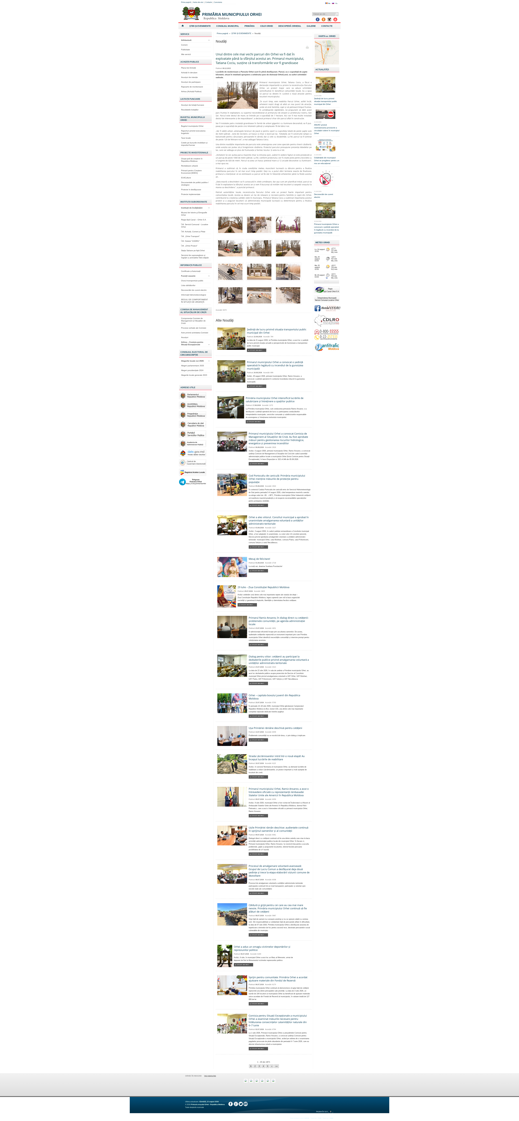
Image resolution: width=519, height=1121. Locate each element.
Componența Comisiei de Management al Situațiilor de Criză (193, 320)
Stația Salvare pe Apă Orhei (193, 250)
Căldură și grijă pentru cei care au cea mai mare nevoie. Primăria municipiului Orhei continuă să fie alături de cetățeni (278, 908)
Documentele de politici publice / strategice (195, 183)
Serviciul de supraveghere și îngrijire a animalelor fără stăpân (195, 256)
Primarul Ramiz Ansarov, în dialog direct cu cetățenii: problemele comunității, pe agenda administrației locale (279, 621)
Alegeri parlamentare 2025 (192, 366)
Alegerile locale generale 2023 (194, 375)
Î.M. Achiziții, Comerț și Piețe (193, 231)
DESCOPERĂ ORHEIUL (289, 26)
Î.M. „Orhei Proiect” (189, 246)
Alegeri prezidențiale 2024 (192, 370)
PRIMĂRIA (249, 26)
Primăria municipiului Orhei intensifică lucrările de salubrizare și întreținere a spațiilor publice (274, 399)
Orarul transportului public (192, 281)
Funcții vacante (195, 276)
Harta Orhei (327, 36)
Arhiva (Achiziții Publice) (191, 91)
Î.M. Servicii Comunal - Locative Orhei (194, 225)
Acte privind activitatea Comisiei (194, 333)
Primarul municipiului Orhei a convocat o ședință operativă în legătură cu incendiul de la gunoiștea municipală (275, 365)
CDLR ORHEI (266, 26)
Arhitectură (195, 40)
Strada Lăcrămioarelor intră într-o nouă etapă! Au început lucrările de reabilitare (277, 757)
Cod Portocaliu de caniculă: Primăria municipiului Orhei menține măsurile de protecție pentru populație (277, 479)
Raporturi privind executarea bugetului (193, 132)
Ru (336, 3)
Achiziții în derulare (189, 72)
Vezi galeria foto (210, 1076)
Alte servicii (186, 54)
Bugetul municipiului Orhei (192, 126)
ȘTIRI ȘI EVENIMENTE (200, 26)
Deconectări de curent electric (194, 290)
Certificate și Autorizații (190, 271)
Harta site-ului (198, 2)
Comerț (184, 45)
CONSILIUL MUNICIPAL (227, 26)
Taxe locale (186, 138)
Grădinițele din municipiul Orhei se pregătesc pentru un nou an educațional (326, 160)
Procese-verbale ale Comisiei (193, 328)
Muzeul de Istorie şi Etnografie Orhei (194, 213)
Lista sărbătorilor (188, 285)
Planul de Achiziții (188, 68)
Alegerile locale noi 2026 (195, 361)
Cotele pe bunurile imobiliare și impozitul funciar (194, 144)
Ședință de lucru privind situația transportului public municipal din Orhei (325, 101)
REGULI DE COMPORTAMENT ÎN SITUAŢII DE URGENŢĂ (194, 300)
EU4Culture (186, 178)
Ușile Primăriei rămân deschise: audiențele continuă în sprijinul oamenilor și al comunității (278, 829)
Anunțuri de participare (191, 82)
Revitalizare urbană (189, 166)
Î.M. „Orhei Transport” (190, 236)
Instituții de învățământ (195, 208)
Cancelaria (218, 2)
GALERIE (311, 26)
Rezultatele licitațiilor (190, 110)
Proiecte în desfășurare (191, 189)
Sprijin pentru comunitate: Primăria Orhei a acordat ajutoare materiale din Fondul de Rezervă (278, 979)
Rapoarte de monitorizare (192, 87)
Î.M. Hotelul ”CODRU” (190, 241)
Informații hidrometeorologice (193, 295)
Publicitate (185, 50)
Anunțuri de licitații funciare (192, 105)
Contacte (208, 2)
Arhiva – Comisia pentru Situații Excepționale (195, 343)
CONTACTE (326, 26)
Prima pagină (186, 2)
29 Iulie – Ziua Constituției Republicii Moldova (263, 587)
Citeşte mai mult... (256, 350)
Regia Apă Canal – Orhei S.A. (193, 220)
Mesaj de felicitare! (259, 558)
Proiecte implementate (190, 194)
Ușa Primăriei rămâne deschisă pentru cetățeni (275, 728)
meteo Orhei (322, 242)
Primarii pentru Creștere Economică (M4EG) (191, 171)
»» (276, 1066)
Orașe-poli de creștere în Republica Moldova (191, 160)
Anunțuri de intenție (189, 77)
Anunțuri (184, 337)
